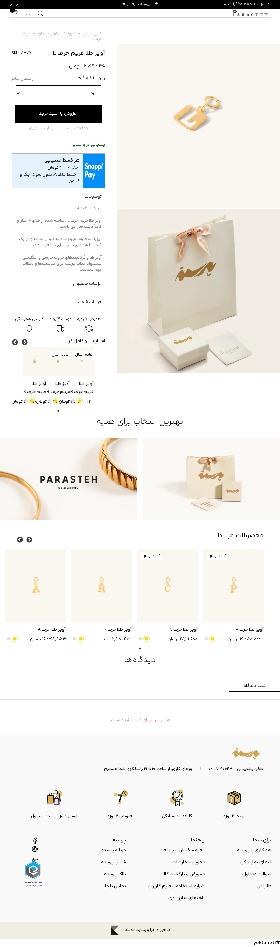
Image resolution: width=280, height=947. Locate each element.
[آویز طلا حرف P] (233, 585)
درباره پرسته (113, 850)
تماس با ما (115, 886)
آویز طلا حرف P (250, 629)
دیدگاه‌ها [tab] (140, 660)
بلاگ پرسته (115, 874)
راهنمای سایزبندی (186, 898)
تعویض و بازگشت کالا (184, 874)
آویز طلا (51, 34)
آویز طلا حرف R (118, 629)
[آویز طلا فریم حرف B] (82, 361)
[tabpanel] (82, 376)
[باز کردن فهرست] (225, 13)
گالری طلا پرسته (90, 34)
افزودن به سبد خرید (58, 113)
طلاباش (264, 886)
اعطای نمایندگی (255, 862)
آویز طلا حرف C (184, 629)
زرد (79, 401)
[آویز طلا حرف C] (167, 585)
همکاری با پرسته (254, 850)
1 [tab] (58, 410)
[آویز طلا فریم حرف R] (58, 361)
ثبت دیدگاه (254, 686)
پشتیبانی (10, 4)
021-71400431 (221, 769)
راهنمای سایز (23, 79)
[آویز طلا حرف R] (101, 585)
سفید (73, 401)
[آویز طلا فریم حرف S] (34, 361)
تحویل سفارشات (188, 862)
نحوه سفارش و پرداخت (182, 850)
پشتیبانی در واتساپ (88, 145)
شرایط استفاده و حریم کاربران (176, 886)
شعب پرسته (113, 862)
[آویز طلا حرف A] (35, 585)
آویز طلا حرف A (52, 629)
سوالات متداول (256, 874)
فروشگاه (67, 34)
